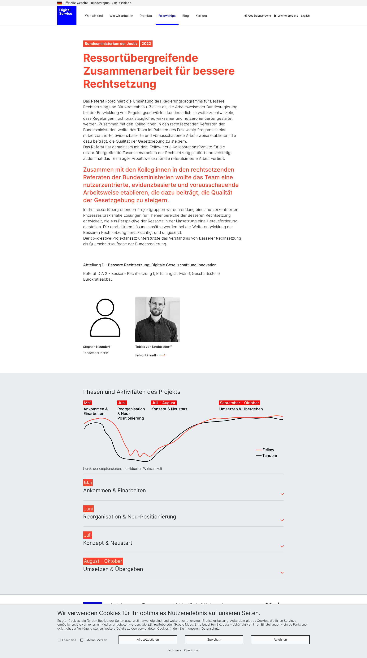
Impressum (174, 650)
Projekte (146, 16)
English (305, 15)
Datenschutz (210, 628)
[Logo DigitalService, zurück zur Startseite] (66, 15)
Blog (185, 16)
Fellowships (167, 16)
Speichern (214, 639)
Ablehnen (280, 639)
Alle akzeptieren (148, 639)
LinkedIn (151, 355)
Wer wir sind (94, 16)
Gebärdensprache (259, 15)
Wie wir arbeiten (121, 16)
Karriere (201, 16)
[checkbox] (59, 640)
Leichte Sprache (288, 15)
